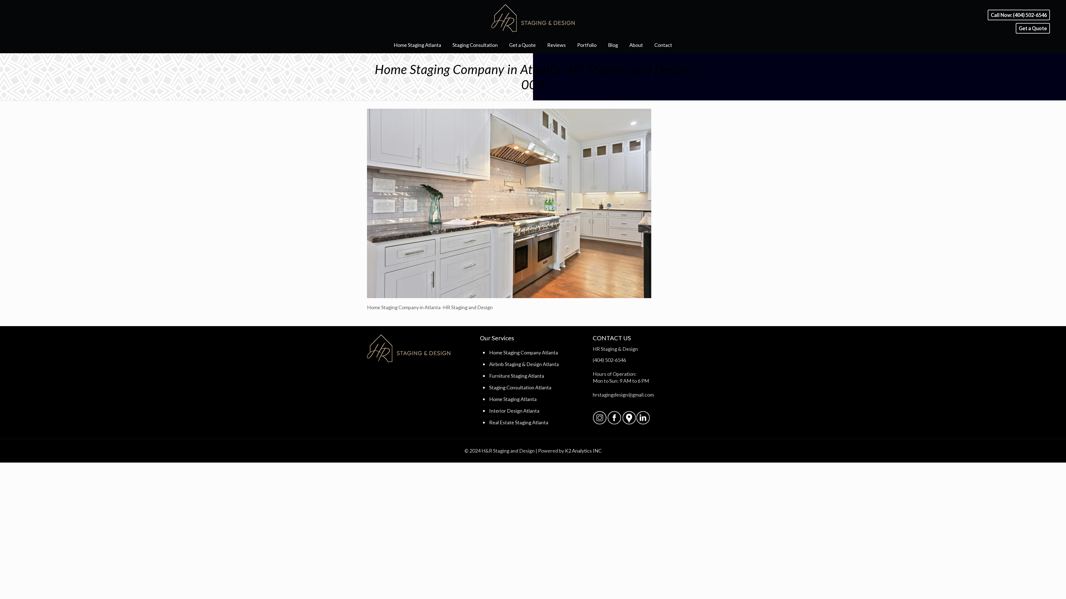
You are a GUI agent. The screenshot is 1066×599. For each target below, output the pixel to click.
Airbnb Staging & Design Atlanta (524, 364)
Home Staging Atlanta (513, 399)
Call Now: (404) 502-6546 (1019, 14)
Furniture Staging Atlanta (516, 376)
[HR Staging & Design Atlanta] (533, 18)
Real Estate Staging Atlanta (518, 422)
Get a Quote (1033, 28)
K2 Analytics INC (583, 451)
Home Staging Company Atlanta (523, 352)
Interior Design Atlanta (514, 411)
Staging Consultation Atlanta (520, 387)
